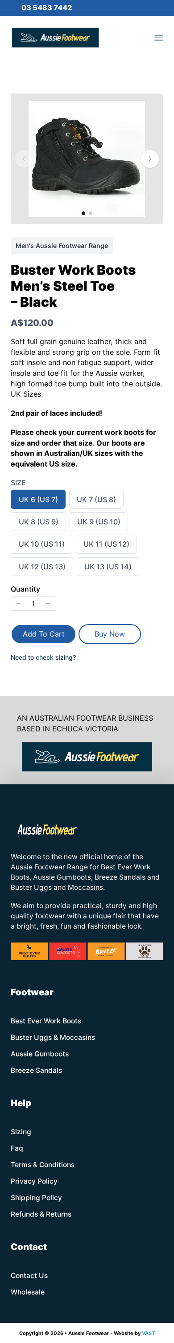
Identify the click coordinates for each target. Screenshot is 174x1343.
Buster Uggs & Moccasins (53, 1037)
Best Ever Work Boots (46, 1021)
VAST (148, 1333)
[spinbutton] (33, 603)
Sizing (21, 1132)
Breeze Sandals (36, 1070)
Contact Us (29, 1275)
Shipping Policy (36, 1197)
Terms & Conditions (43, 1164)
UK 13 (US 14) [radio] (108, 569)
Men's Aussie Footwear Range (62, 245)
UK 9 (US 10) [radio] (98, 524)
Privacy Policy (34, 1181)
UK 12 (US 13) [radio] (42, 569)
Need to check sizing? (43, 657)
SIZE (18, 482)
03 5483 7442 (46, 7)
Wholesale (28, 1292)
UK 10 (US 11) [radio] (41, 546)
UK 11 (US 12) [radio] (106, 546)
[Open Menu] (158, 38)
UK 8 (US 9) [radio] (38, 524)
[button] (150, 159)
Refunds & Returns (41, 1214)
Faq (17, 1148)
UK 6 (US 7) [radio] (38, 501)
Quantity (25, 588)
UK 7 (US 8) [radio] (96, 501)
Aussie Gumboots (40, 1054)
